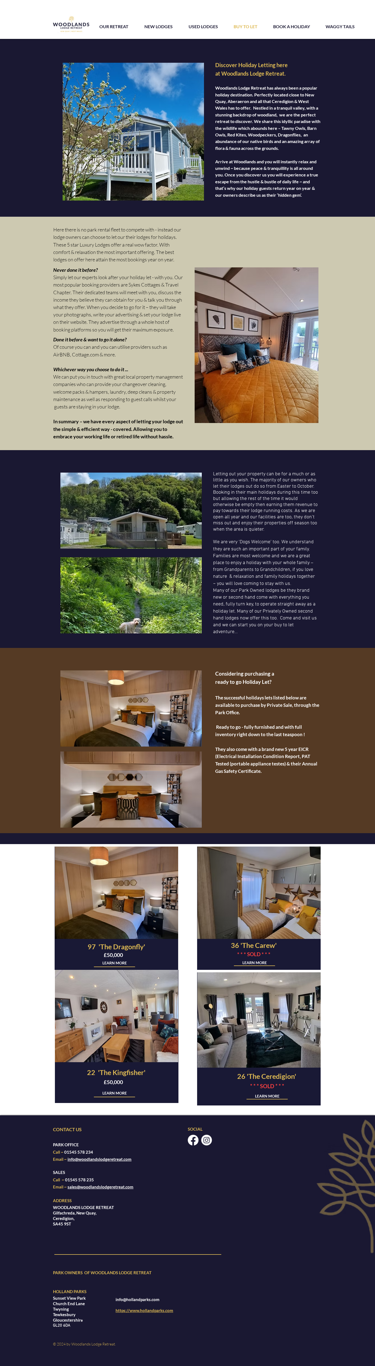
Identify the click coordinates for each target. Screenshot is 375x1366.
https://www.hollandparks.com (144, 1310)
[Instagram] (206, 1140)
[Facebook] (193, 1140)
